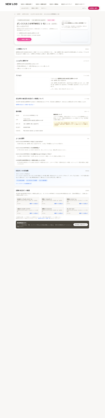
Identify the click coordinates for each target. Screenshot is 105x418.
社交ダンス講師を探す (41, 4)
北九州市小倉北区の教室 (36, 14)
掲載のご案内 (35, 8)
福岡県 (18, 14)
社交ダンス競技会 (54, 4)
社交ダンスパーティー (66, 4)
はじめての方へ (25, 8)
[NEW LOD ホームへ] (11, 4)
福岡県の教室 (25, 14)
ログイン (84, 8)
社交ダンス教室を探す (26, 4)
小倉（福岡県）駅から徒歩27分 (38, 20)
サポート (43, 8)
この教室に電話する (25, 39)
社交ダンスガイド (79, 4)
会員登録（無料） (93, 8)
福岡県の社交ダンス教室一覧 (44, 218)
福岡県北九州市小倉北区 (24, 20)
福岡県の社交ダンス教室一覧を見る (24, 104)
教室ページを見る (33, 203)
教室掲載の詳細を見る (80, 224)
